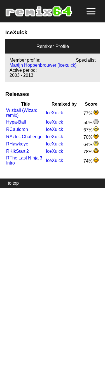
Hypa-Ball (16, 122)
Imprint (6, 360)
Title (25, 104)
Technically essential (11, 280)
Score (91, 104)
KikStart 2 (17, 151)
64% (88, 144)
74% (88, 161)
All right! (6, 352)
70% (88, 137)
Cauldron (17, 129)
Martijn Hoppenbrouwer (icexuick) (43, 65)
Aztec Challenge (24, 136)
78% (88, 151)
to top (10, 183)
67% (88, 130)
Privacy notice (7, 368)
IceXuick (54, 112)
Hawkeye (17, 144)
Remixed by (64, 104)
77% (88, 113)
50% (88, 122)
